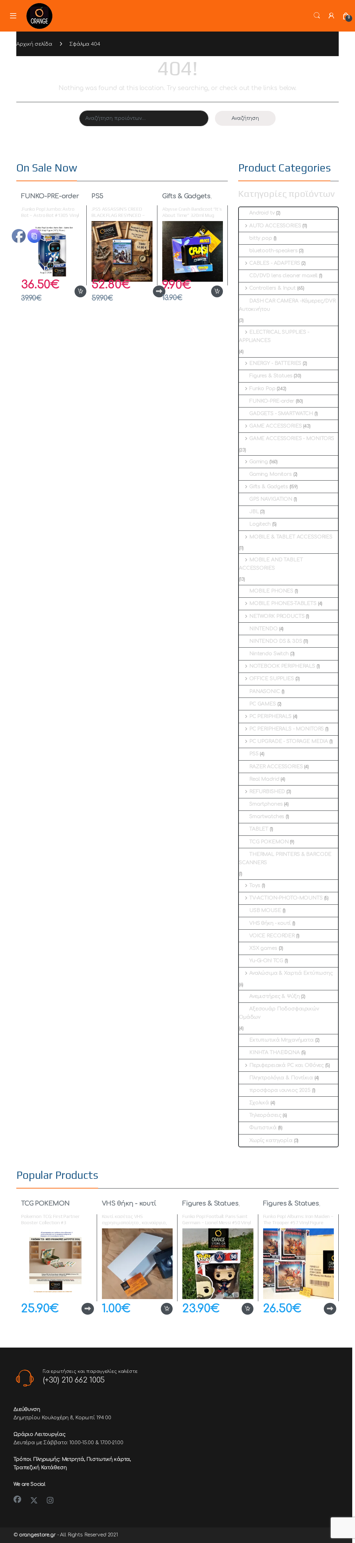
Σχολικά (259, 1102)
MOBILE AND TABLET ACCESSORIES (271, 564)
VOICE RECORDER (272, 935)
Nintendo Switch (269, 653)
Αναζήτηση (245, 118)
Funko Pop (262, 388)
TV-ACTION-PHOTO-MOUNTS (286, 898)
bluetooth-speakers (273, 250)
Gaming (258, 461)
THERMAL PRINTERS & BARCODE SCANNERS (285, 858)
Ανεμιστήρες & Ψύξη (274, 996)
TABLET (258, 829)
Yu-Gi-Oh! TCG (266, 960)
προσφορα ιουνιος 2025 (280, 1090)
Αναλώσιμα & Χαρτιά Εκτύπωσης (291, 973)
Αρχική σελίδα (34, 44)
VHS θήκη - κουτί (270, 923)
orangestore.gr (37, 1534)
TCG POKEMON (268, 841)
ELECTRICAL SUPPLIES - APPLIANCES (274, 336)
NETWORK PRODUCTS (277, 616)
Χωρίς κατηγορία (271, 1140)
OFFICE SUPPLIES (271, 678)
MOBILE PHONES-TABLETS (283, 603)
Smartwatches (266, 816)
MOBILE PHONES (271, 591)
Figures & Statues (271, 375)
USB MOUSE (265, 910)
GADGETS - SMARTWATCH (281, 413)
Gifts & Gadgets (186, 196)
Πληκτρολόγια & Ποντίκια (281, 1077)
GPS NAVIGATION (270, 499)
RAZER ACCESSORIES (276, 766)
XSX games (263, 948)
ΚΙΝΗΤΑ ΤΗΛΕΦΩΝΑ (274, 1052)
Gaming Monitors (270, 474)
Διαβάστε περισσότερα (148, 291)
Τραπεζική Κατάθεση (40, 1467)
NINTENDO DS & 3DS (275, 641)
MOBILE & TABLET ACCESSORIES (290, 537)
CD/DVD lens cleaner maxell (283, 275)
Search (317, 15)
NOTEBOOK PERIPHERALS (282, 666)
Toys (254, 885)
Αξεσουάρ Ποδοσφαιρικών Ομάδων (279, 1013)
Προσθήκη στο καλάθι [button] (73, 291)
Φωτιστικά (263, 1127)
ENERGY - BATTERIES (275, 363)
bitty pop (260, 238)
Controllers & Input (272, 288)
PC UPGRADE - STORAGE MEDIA (288, 741)
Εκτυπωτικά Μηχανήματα (281, 1040)
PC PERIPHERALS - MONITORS (286, 728)
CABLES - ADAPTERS (274, 263)
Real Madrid (264, 779)
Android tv (262, 213)
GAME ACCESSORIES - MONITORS (291, 438)
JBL (254, 511)
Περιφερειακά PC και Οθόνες (286, 1065)
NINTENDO (263, 628)
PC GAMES (262, 704)
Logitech (260, 524)
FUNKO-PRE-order (50, 196)
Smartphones (266, 804)
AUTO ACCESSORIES (275, 225)
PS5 (97, 196)
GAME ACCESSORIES (275, 426)
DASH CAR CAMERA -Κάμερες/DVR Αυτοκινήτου (287, 305)
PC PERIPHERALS (270, 716)
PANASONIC (264, 691)
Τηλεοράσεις (265, 1115)
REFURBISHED (267, 791)
